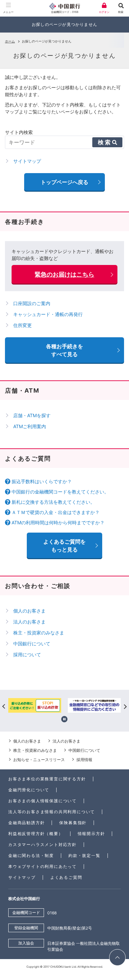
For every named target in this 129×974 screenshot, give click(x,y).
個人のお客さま (29, 611)
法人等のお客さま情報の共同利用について (51, 811)
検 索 (104, 142)
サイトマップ (22, 877)
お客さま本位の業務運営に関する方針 (47, 778)
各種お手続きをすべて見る (64, 350)
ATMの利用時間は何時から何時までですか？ (58, 522)
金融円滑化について (28, 789)
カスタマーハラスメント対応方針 (42, 844)
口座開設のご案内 (31, 303)
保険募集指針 (73, 822)
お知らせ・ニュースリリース (39, 759)
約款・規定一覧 (84, 855)
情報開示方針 (91, 833)
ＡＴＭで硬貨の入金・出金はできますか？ (56, 512)
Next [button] (125, 706)
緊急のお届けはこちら (64, 274)
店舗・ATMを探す (32, 415)
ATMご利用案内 (29, 426)
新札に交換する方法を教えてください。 (53, 502)
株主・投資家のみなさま (38, 632)
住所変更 (22, 325)
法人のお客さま (29, 621)
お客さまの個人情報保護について (42, 800)
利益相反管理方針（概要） (35, 833)
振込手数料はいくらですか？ (42, 481)
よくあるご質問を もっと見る (64, 545)
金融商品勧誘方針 (26, 822)
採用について (27, 654)
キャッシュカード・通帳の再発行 (48, 314)
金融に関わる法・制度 (31, 855)
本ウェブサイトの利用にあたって (42, 866)
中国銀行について (31, 643)
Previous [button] (4, 706)
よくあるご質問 (66, 877)
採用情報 (84, 759)
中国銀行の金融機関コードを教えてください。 (60, 491)
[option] (34, 706)
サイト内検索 (19, 132)
